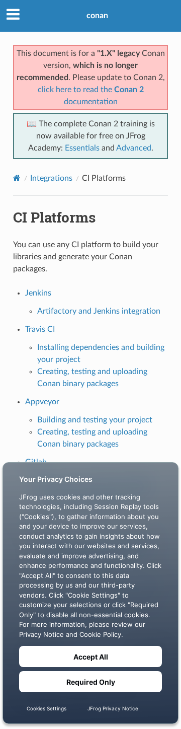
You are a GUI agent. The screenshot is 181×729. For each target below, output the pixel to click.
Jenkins (38, 293)
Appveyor (42, 402)
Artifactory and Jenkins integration (98, 311)
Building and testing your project (94, 420)
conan (97, 16)
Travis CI (40, 329)
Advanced (133, 148)
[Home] (17, 178)
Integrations (51, 178)
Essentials (82, 148)
